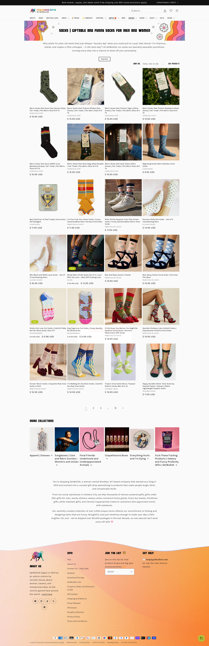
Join (104, 331)
